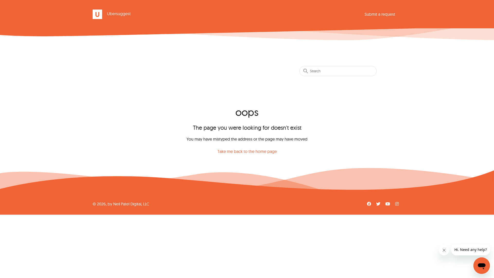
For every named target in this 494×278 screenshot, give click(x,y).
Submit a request (380, 14)
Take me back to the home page (247, 151)
